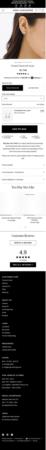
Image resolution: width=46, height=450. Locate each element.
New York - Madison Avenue (12, 382)
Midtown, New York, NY (10, 399)
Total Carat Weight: (8, 93)
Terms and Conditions (8, 441)
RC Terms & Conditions (10, 420)
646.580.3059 (9, 364)
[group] (11, 207)
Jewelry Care (6, 347)
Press (4, 312)
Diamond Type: (7, 82)
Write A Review (22, 241)
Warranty (5, 292)
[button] (35, 10)
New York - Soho (8, 379)
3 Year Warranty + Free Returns (22, 171)
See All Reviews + (22, 263)
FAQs (4, 289)
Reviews (5, 316)
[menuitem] (22, 280)
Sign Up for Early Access (18, 3)
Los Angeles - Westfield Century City (15, 385)
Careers (5, 303)
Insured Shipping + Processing (22, 178)
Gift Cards (5, 330)
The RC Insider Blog (9, 336)
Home (15, 61)
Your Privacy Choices (34, 438)
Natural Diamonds (12, 87)
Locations (5, 327)
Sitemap (35, 441)
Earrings (19, 61)
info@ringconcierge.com (12, 367)
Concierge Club (7, 309)
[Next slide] (42, 52)
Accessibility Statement (23, 441)
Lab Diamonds (32, 87)
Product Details (22, 163)
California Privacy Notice (10, 417)
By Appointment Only (9, 405)
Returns (5, 283)
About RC (5, 306)
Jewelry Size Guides (9, 350)
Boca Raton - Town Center (11, 388)
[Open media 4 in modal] (22, 35)
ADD (41, 109)
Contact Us (6, 286)
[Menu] (3, 10)
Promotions (6, 333)
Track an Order (7, 280)
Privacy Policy (18, 438)
